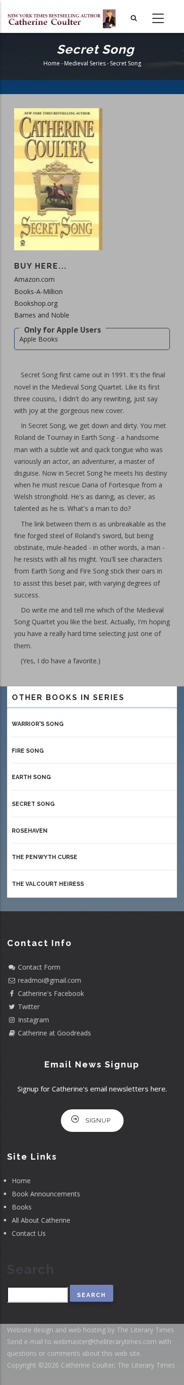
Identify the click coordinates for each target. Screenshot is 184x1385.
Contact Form (39, 967)
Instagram (33, 1019)
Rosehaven (30, 831)
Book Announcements (46, 1193)
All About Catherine (41, 1220)
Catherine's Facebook (51, 993)
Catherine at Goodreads (54, 1032)
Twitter (29, 1006)
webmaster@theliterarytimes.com (105, 1341)
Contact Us (29, 1233)
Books (22, 1206)
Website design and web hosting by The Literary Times (90, 1329)
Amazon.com (34, 279)
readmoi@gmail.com (49, 980)
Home (51, 63)
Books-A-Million (38, 291)
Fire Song (28, 751)
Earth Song (31, 777)
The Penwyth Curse (44, 857)
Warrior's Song (38, 724)
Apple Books (38, 338)
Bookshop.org (36, 303)
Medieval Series (85, 63)
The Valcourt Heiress (48, 884)
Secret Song (33, 804)
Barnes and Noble (41, 314)
